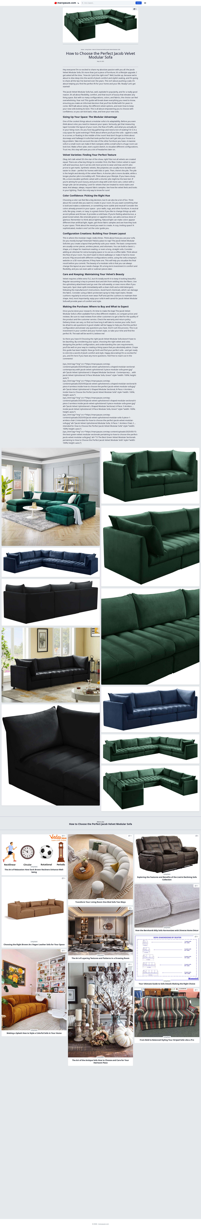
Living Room (88, 49)
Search (138, 3)
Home (82, 49)
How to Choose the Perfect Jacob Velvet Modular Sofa (100, 55)
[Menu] (145, 3)
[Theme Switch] (78, 3)
